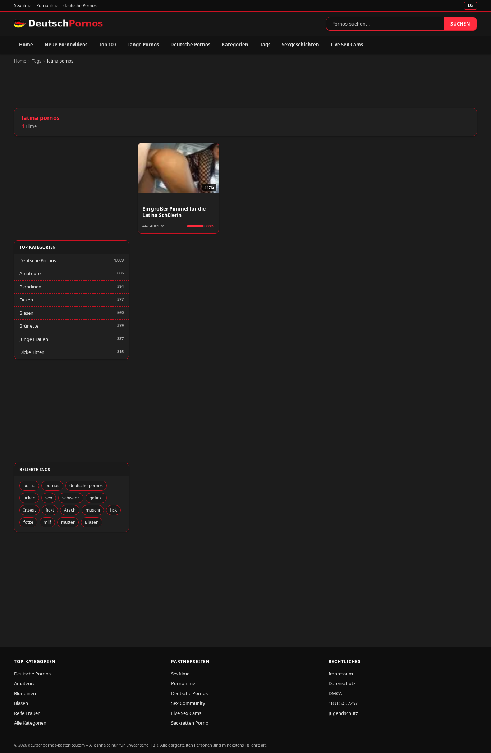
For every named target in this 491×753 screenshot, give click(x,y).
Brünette (28, 326)
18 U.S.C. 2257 (343, 703)
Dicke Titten (32, 352)
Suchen (460, 23)
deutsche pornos (86, 485)
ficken (29, 498)
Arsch (69, 510)
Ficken (26, 299)
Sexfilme (22, 6)
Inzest (29, 510)
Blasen (26, 313)
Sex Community (188, 703)
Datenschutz (342, 683)
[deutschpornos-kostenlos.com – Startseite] (59, 23)
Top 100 (107, 44)
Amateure (30, 273)
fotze (28, 522)
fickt (50, 510)
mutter (68, 522)
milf (47, 522)
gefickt (96, 498)
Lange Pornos (143, 44)
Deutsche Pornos (190, 44)
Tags (265, 44)
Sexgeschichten (300, 44)
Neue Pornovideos (66, 44)
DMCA (335, 693)
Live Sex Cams (347, 44)
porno (29, 485)
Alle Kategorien (30, 723)
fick (113, 510)
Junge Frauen (33, 339)
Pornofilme (47, 6)
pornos (52, 485)
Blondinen (30, 286)
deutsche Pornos (80, 6)
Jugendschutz (343, 713)
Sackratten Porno (189, 723)
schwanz (70, 498)
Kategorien (235, 44)
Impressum (341, 673)
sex (48, 498)
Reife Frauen (27, 713)
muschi (93, 510)
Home (26, 44)
